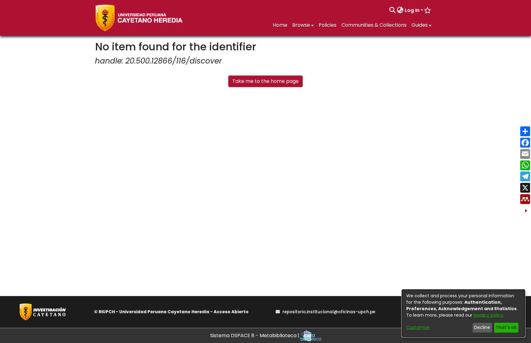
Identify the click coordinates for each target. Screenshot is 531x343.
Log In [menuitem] (412, 10)
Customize (418, 327)
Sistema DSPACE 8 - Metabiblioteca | (255, 335)
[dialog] (463, 313)
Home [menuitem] (280, 25)
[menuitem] (400, 10)
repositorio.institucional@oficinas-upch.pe (328, 312)
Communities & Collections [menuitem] (374, 25)
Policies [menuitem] (327, 25)
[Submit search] (392, 10)
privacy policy (488, 315)
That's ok (506, 327)
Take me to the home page (265, 81)
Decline (482, 327)
